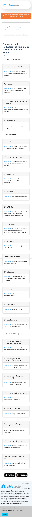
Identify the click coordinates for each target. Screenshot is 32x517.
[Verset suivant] (31, 259)
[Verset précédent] (1, 259)
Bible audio (25, 483)
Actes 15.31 (7, 88)
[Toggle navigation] (27, 5)
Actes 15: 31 (7, 125)
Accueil (7, 26)
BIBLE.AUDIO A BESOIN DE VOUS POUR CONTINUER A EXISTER (17, 15)
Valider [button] (5, 514)
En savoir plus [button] (19, 510)
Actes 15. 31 (7, 107)
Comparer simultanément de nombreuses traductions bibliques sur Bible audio (15, 27)
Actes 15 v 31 (8, 276)
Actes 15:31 (7, 71)
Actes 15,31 (7, 179)
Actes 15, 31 (7, 196)
